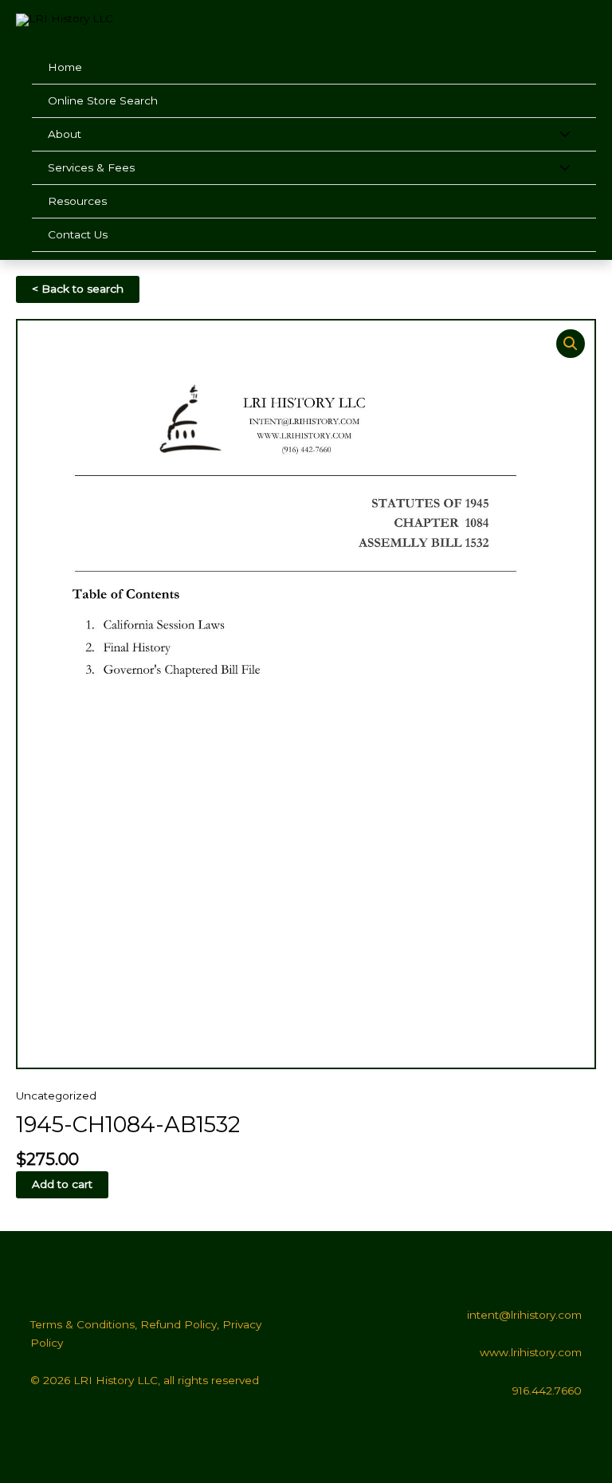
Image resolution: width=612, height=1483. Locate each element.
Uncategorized (56, 1095)
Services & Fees (91, 167)
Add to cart (62, 1184)
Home (65, 67)
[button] (570, 343)
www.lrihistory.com (531, 1352)
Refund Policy (178, 1324)
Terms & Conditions (82, 1324)
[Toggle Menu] (564, 134)
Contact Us (78, 234)
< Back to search (78, 288)
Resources (77, 201)
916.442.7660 (547, 1390)
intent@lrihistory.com (524, 1314)
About (64, 134)
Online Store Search (103, 100)
